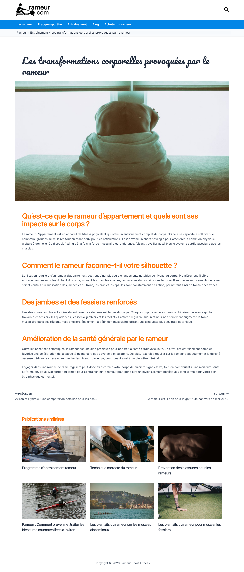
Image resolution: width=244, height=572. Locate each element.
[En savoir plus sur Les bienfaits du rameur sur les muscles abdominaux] (122, 500)
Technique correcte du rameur (113, 468)
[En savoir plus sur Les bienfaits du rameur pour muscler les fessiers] (190, 500)
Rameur (22, 32)
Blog (96, 24)
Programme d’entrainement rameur (49, 468)
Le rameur (25, 24)
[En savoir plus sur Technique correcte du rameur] (122, 444)
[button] (226, 9)
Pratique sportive (50, 24)
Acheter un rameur (117, 24)
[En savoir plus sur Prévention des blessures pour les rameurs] (190, 444)
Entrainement (77, 24)
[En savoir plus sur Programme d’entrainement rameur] (54, 444)
